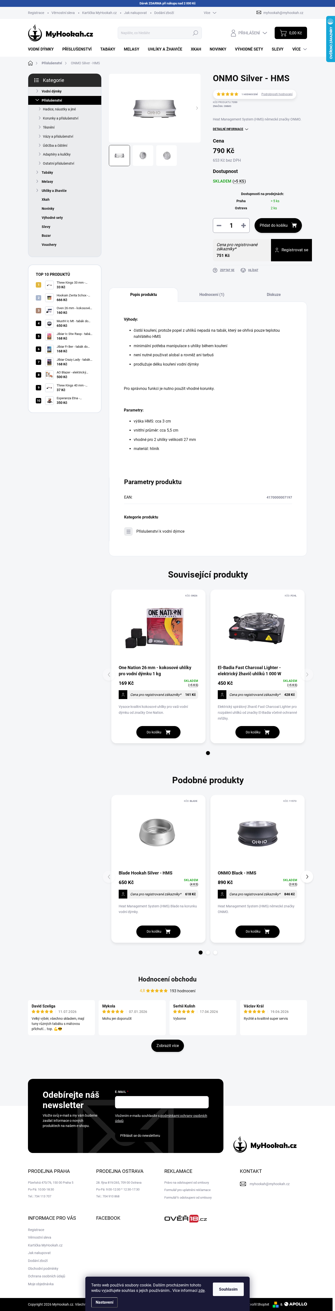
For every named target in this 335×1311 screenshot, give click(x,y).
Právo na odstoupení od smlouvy (186, 1182)
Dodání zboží (164, 13)
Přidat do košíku (274, 225)
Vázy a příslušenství (58, 136)
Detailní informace (228, 129)
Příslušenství (52, 100)
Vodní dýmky (52, 91)
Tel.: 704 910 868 (107, 1196)
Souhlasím (228, 1289)
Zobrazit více (167, 1045)
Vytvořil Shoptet (257, 1304)
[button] (208, 753)
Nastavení (104, 1302)
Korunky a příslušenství (60, 118)
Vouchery (49, 245)
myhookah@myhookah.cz (270, 1184)
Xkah (46, 199)
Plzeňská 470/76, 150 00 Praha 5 (50, 1182)
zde (201, 1290)
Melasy (47, 182)
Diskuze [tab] (274, 294)
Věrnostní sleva (63, 13)
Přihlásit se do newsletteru (140, 1136)
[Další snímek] (197, 108)
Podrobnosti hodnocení (277, 94)
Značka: (222, 106)
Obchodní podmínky (43, 1269)
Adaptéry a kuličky (57, 154)
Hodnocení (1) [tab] (211, 294)
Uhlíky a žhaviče (54, 191)
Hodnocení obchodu (167, 979)
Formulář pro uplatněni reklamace (187, 1190)
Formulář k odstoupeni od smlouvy (188, 1197)
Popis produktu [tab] (143, 294)
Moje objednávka (41, 1284)
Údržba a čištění (55, 145)
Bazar (46, 236)
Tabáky (47, 172)
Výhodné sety (52, 218)
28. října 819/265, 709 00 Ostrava (119, 1182)
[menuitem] (42, 49)
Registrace (36, 13)
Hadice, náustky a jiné (59, 109)
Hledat (195, 33)
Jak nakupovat (135, 13)
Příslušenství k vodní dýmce (160, 531)
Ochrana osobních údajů (46, 1276)
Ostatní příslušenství (58, 163)
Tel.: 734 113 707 (39, 1196)
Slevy (46, 227)
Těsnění (48, 127)
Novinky (48, 209)
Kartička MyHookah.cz (99, 13)
